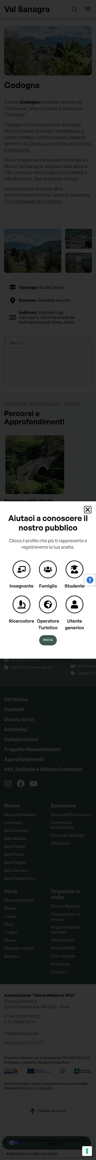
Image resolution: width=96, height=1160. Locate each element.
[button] (90, 580)
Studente (74, 586)
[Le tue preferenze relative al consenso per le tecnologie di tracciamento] (87, 1151)
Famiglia (48, 586)
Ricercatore (21, 621)
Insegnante (21, 586)
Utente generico (74, 624)
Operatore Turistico (48, 624)
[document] (48, 580)
